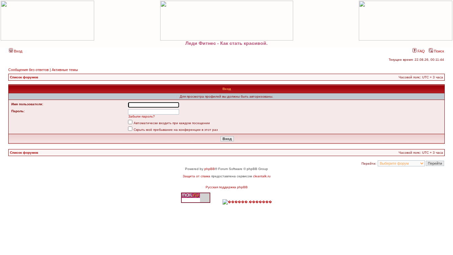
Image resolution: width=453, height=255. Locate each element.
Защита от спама (196, 176)
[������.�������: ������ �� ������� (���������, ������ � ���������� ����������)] (247, 202)
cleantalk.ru (262, 176)
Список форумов (24, 77)
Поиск (438, 51)
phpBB (209, 169)
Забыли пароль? (141, 116)
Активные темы (65, 70)
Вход (17, 51)
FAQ (421, 51)
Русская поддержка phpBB (227, 187)
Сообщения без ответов (28, 70)
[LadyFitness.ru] (226, 21)
